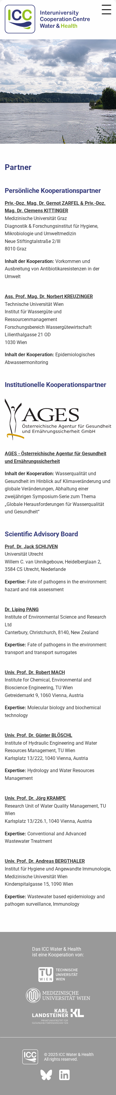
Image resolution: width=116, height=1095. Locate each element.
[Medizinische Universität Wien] (58, 993)
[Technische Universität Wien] (58, 972)
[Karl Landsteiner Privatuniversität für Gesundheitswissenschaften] (58, 1014)
